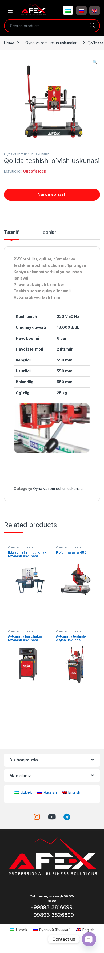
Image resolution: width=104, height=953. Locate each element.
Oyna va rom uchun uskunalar (50, 42)
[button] (68, 10)
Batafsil (28, 619)
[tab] (11, 234)
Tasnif (11, 232)
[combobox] (45, 26)
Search (92, 26)
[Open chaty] (89, 939)
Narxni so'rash (52, 194)
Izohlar (48, 232)
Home (9, 42)
